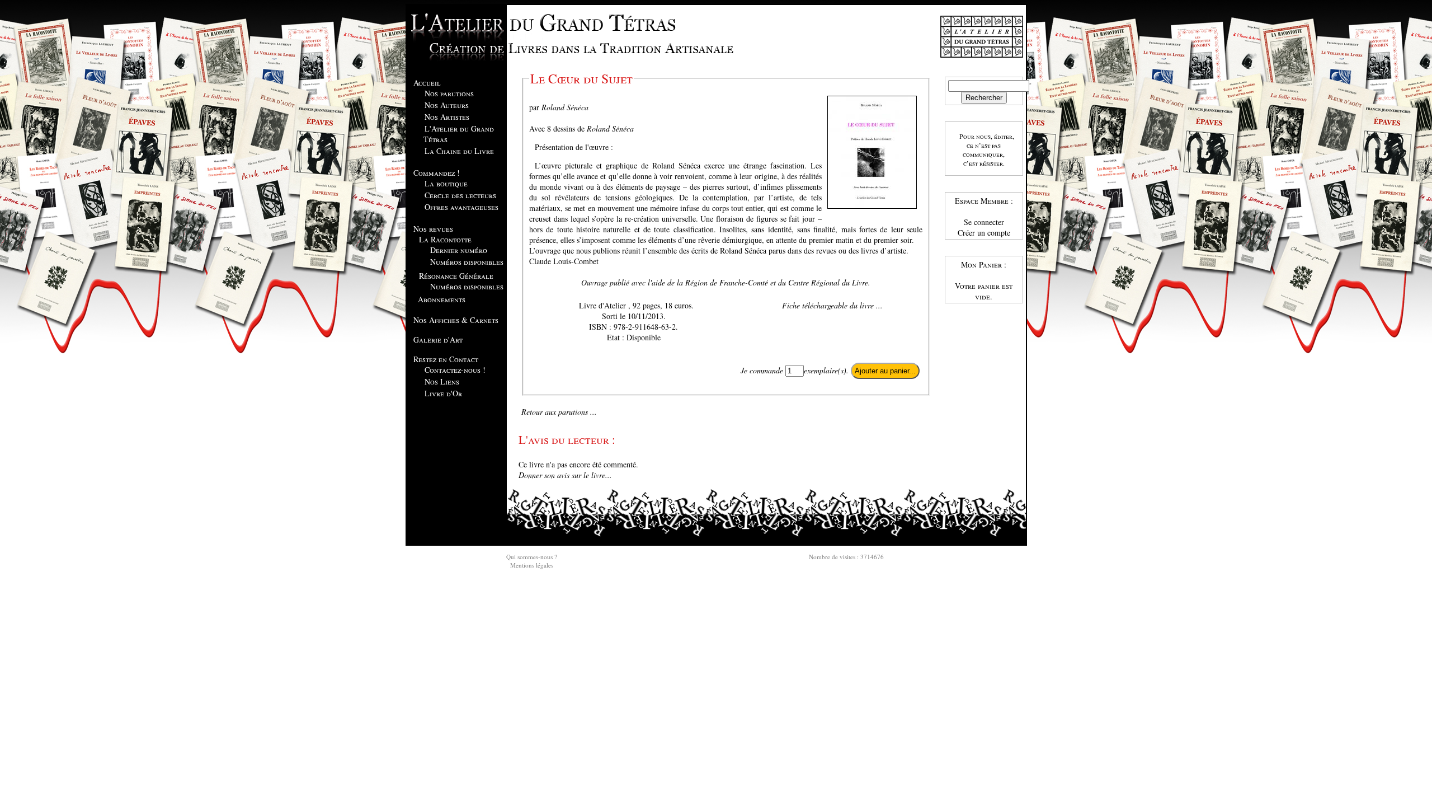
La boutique (446, 183)
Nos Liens (442, 381)
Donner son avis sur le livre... (565, 475)
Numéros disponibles (466, 261)
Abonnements (441, 299)
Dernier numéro (458, 250)
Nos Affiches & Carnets (455, 320)
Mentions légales (531, 565)
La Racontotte (445, 239)
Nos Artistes (447, 116)
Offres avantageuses (461, 207)
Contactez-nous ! (455, 369)
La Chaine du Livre (459, 151)
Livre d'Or (443, 393)
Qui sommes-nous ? (531, 556)
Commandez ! (436, 172)
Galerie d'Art (438, 339)
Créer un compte (984, 232)
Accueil (427, 82)
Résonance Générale (456, 275)
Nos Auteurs (447, 105)
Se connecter (984, 222)
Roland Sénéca (564, 107)
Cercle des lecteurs (460, 195)
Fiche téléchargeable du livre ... (832, 305)
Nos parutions (449, 93)
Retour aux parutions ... (559, 411)
